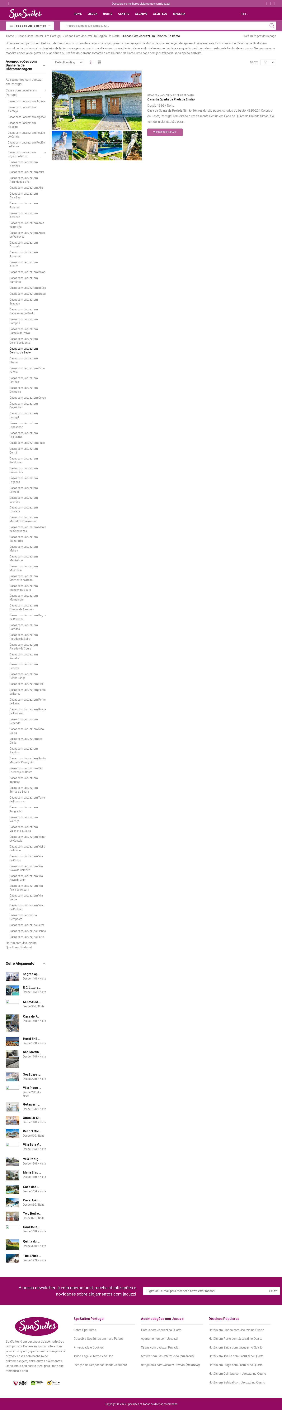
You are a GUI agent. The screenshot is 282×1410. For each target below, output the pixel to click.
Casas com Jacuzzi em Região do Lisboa (26, 144)
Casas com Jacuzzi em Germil (24, 450)
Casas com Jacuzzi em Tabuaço (24, 779)
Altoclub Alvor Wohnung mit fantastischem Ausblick (32, 1118)
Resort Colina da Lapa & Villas (32, 1131)
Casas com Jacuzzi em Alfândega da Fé (24, 179)
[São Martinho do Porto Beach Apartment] (12, 1059)
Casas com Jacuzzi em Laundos (24, 499)
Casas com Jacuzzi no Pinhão (28, 930)
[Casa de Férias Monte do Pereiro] (12, 1023)
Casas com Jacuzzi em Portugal (39, 36)
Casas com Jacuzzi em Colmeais (24, 389)
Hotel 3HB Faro (32, 1039)
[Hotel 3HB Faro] (12, 1041)
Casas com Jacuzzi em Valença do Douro (24, 828)
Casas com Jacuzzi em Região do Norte (92, 36)
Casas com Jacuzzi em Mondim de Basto (24, 587)
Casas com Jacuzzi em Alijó (27, 187)
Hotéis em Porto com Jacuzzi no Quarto (235, 1338)
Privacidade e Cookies (88, 1347)
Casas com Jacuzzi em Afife (27, 171)
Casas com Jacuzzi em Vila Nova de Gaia (26, 877)
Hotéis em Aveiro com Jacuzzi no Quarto (236, 1356)
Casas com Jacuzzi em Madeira (22, 124)
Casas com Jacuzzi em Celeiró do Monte (24, 340)
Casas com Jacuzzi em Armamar (24, 254)
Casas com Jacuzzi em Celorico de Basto (170, 95)
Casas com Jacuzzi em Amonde (24, 215)
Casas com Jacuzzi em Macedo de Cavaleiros (24, 519)
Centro (123, 13)
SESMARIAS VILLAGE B (32, 1002)
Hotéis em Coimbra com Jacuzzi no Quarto (237, 1373)
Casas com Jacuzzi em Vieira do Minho (27, 848)
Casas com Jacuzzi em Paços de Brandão (28, 617)
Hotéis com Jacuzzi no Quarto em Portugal (21, 945)
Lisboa (92, 13)
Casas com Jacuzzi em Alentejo (22, 109)
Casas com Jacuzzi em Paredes (24, 627)
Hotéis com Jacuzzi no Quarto (161, 1330)
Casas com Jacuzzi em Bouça (28, 287)
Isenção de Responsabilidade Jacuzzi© (100, 1365)
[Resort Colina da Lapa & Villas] (12, 1133)
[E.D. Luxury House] (12, 990)
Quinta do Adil (32, 1241)
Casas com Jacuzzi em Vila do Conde (26, 858)
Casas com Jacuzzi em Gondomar (24, 460)
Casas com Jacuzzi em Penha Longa (24, 676)
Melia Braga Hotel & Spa (32, 1172)
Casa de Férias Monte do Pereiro (32, 1016)
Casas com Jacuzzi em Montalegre (24, 597)
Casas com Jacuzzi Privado (159, 1347)
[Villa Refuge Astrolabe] (12, 1161)
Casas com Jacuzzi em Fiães (27, 442)
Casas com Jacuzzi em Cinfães (24, 380)
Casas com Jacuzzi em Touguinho (24, 809)
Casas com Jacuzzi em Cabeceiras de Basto (24, 311)
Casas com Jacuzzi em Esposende (24, 425)
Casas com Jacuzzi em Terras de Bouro (24, 789)
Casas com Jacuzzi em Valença (24, 819)
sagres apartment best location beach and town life (32, 974)
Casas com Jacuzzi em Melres (24, 548)
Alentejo (160, 13)
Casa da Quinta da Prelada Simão (171, 99)
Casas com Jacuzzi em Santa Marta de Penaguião (28, 760)
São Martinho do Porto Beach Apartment (32, 1052)
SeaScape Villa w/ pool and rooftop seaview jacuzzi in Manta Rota (32, 1074)
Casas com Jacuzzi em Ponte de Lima (28, 701)
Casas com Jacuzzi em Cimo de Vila (27, 370)
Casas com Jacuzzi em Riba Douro (27, 730)
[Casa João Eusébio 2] (12, 1202)
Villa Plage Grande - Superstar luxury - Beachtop (32, 1088)
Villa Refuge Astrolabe (32, 1159)
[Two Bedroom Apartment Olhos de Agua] (12, 1216)
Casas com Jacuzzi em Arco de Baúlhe (27, 224)
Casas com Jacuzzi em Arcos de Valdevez (27, 234)
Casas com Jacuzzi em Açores (26, 101)
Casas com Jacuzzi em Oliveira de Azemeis (24, 607)
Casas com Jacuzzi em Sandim (24, 750)
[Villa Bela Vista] (12, 1148)
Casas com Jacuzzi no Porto (27, 936)
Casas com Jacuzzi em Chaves (24, 360)
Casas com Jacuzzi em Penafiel (24, 656)
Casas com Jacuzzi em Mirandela (24, 568)
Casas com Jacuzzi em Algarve (27, 117)
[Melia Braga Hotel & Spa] (12, 1175)
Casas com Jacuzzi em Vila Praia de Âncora (26, 887)
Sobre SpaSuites (84, 1330)
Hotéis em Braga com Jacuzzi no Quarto (236, 1365)
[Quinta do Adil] (12, 1244)
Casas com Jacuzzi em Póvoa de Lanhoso (28, 711)
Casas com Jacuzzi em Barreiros (24, 279)
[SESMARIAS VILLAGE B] (12, 1005)
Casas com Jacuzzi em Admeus (24, 164)
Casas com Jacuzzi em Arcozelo (24, 244)
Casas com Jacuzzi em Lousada (24, 509)
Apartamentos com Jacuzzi (159, 1338)
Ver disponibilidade (165, 132)
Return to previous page (260, 36)
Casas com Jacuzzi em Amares (24, 205)
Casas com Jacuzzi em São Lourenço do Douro (26, 770)
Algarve (141, 13)
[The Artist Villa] (12, 1258)
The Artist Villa (32, 1256)
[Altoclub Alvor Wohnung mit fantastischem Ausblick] (12, 1120)
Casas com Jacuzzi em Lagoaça (24, 480)
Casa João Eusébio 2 (32, 1200)
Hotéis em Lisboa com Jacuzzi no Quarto (236, 1330)
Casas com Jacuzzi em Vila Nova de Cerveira (26, 868)
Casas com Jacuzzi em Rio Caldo (26, 740)
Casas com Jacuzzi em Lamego (24, 489)
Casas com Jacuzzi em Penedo (24, 666)
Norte (107, 13)
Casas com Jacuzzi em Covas (28, 397)
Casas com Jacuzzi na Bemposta (23, 917)
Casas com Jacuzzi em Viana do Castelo (27, 838)
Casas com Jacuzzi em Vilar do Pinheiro (27, 907)
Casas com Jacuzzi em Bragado (24, 301)
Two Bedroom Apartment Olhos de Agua (32, 1213)
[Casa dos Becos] (12, 1189)
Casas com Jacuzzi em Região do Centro (26, 134)
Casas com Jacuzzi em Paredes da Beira (24, 636)
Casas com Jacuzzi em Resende (24, 721)
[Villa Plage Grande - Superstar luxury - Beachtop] (12, 1091)
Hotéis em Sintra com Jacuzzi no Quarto (236, 1347)
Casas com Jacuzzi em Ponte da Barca (28, 691)
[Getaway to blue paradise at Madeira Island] (12, 1106)
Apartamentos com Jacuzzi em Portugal (24, 82)
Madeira (179, 13)
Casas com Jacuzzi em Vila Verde (26, 897)
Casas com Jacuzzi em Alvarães (24, 195)
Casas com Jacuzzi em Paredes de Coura (24, 646)
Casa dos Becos (32, 1187)
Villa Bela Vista (32, 1144)
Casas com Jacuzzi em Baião (27, 272)
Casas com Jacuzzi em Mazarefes (24, 538)
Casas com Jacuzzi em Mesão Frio (24, 558)
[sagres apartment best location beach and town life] (12, 976)
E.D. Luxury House (32, 987)
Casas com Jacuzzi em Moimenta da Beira (24, 578)
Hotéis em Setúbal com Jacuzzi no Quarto (237, 1382)
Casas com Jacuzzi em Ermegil (24, 415)
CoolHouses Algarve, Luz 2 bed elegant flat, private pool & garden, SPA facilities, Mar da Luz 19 (32, 1227)
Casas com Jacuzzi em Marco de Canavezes (28, 529)
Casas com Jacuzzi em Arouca (24, 264)
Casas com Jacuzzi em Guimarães (24, 470)
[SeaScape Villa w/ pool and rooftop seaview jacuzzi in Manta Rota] (12, 1077)
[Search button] (272, 26)
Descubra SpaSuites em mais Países (98, 1338)
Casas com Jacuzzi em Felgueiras (24, 434)
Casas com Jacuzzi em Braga (28, 293)
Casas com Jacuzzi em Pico (27, 683)
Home (78, 13)
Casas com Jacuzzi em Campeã (24, 321)
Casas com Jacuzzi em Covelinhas (24, 405)
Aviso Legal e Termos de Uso (93, 1356)
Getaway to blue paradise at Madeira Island (32, 1104)
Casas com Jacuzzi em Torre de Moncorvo (27, 799)
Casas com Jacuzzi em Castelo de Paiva (24, 331)
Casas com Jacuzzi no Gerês (27, 924)
